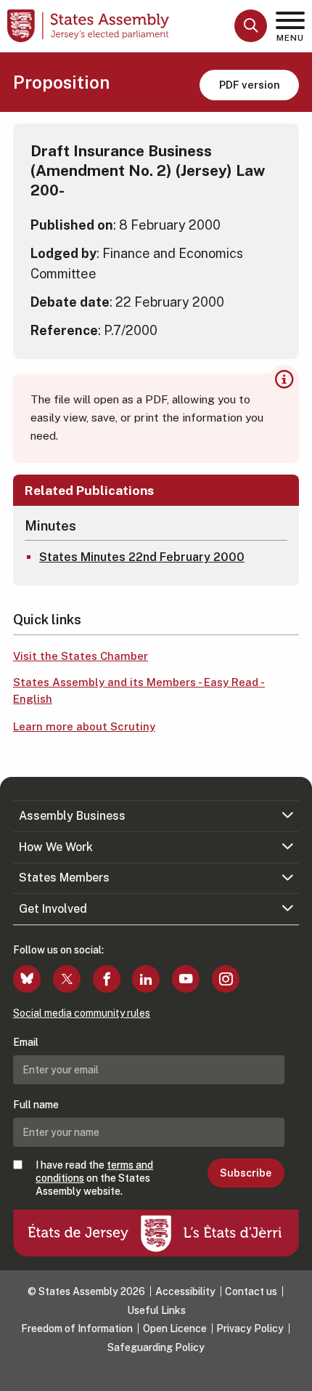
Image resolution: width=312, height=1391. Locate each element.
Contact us (251, 1291)
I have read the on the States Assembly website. (94, 1178)
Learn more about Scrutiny (84, 726)
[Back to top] (293, 1372)
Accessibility (185, 1291)
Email (25, 1042)
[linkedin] (146, 979)
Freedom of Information (77, 1328)
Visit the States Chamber (80, 656)
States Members (64, 877)
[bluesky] (27, 979)
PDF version (249, 84)
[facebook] (106, 979)
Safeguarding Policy (156, 1347)
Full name (36, 1104)
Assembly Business (72, 816)
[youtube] (186, 979)
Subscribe (245, 1173)
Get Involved (53, 909)
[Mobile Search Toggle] (250, 25)
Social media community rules (81, 1013)
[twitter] (67, 979)
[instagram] (225, 979)
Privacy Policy (250, 1328)
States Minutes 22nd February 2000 (142, 557)
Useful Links (156, 1310)
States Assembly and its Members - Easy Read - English (139, 690)
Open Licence (175, 1328)
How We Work (56, 847)
